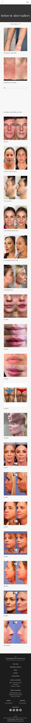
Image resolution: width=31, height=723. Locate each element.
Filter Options (14, 24)
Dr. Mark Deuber (11, 719)
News (15, 670)
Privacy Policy (15, 676)
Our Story (15, 664)
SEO (16, 721)
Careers (15, 673)
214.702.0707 (8, 703)
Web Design (10, 721)
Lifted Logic (21, 721)
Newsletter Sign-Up (15, 667)
